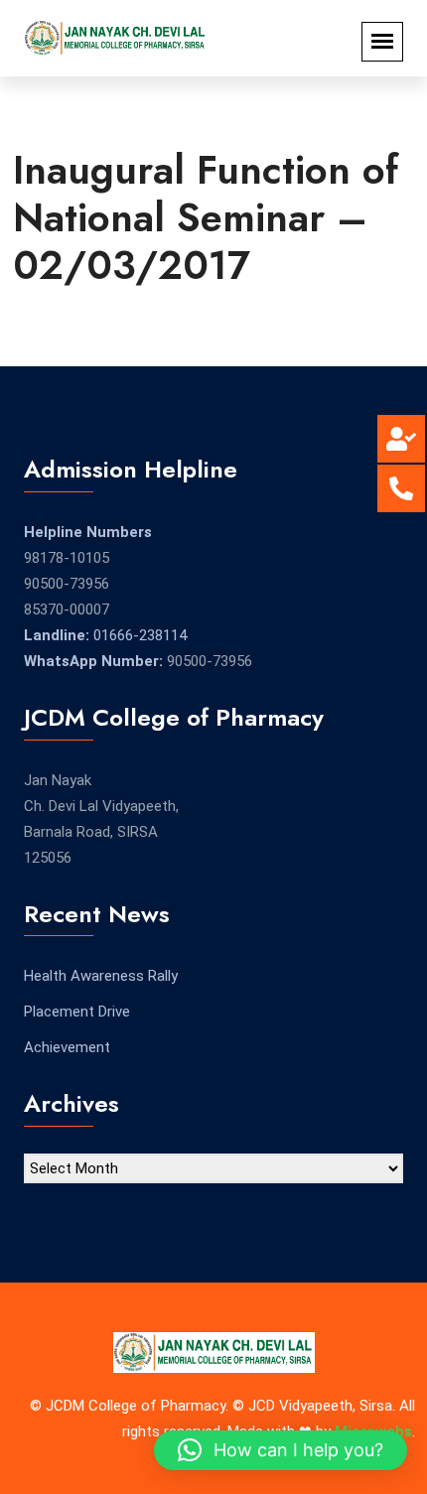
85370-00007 (66, 609)
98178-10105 (66, 558)
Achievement (67, 1047)
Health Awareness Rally (101, 976)
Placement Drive (77, 1011)
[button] (280, 1450)
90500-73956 (66, 584)
